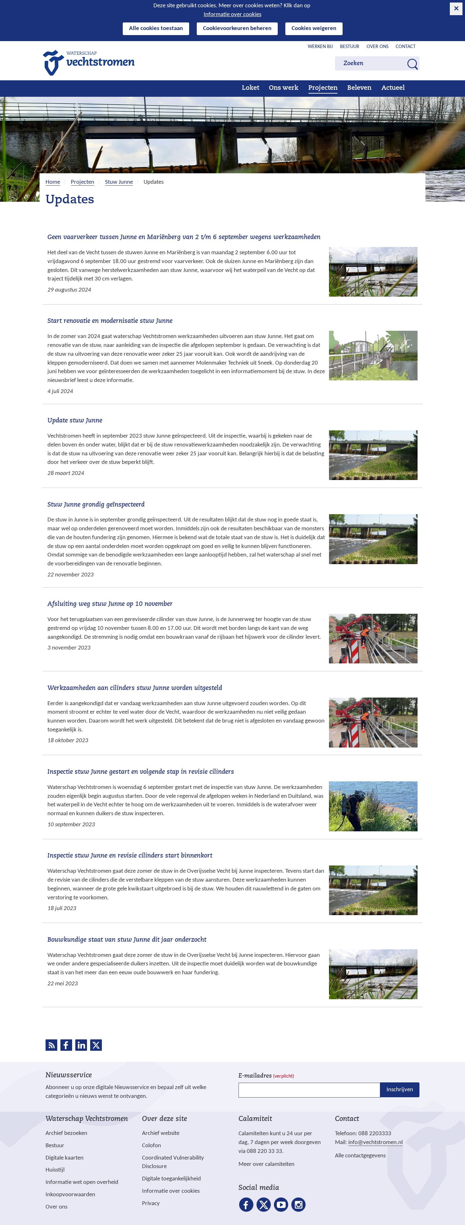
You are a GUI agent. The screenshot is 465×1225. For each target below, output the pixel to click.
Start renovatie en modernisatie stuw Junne (109, 321)
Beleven (359, 88)
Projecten (323, 88)
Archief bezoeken (66, 1133)
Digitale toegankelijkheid (171, 1179)
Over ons (377, 46)
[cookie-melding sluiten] (456, 9)
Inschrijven (400, 1090)
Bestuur (349, 46)
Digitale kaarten (65, 1158)
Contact (406, 46)
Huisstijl (55, 1170)
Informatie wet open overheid (82, 1182)
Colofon (151, 1146)
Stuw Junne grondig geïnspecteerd (96, 505)
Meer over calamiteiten (266, 1164)
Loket (250, 88)
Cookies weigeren (314, 29)
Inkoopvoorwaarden (70, 1195)
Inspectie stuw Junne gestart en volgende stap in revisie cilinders (140, 772)
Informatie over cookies (232, 15)
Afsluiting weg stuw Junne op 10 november (110, 604)
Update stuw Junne (74, 421)
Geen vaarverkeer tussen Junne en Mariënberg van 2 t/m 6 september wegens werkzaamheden (183, 237)
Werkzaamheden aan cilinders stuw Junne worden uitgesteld (134, 688)
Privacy (151, 1204)
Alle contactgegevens (360, 1156)
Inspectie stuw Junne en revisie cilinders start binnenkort (129, 856)
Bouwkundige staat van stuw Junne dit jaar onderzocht (126, 940)
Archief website (160, 1133)
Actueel (393, 88)
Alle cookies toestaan (156, 29)
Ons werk (283, 88)
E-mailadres (266, 1076)
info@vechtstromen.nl (375, 1143)
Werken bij (320, 46)
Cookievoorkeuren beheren (237, 29)
